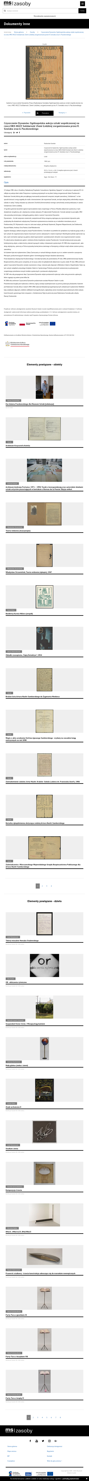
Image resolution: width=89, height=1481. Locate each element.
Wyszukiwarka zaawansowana (44, 16)
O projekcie (11, 1461)
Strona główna (19, 32)
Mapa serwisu (11, 1451)
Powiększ (45, 113)
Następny (62, 113)
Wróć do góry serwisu (54, 1461)
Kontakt (49, 1456)
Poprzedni (27, 113)
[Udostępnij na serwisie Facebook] (19, 132)
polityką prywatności (71, 1479)
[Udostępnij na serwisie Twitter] (17, 132)
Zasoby (32, 32)
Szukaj (82, 11)
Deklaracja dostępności (54, 1446)
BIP (8, 1456)
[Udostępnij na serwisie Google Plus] (14, 132)
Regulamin (50, 1451)
